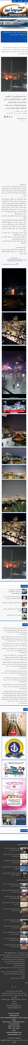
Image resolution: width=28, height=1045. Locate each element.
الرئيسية (26, 47)
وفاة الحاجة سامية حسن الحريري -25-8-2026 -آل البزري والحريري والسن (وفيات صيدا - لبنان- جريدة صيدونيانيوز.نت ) (15, 680)
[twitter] (12, 987)
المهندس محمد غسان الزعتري (14, 615)
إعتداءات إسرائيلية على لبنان (9, 47)
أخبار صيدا (23, 34)
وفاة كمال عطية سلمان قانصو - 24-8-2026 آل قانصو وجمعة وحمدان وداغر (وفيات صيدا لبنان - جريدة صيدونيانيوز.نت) (15, 686)
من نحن (25, 1)
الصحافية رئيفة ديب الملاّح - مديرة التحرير (11, 603)
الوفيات (25, 624)
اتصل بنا (14, 1)
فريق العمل (20, 1)
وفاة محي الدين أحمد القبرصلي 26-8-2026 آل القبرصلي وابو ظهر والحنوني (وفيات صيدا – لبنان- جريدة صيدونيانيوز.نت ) (14, 673)
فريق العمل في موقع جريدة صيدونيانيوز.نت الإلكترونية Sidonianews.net (15, 591)
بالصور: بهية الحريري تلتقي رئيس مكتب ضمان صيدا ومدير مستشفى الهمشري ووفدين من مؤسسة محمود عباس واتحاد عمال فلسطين (15, 36)
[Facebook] (15, 987)
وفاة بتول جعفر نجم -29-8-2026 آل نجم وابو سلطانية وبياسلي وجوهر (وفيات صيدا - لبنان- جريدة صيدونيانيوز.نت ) (14, 650)
